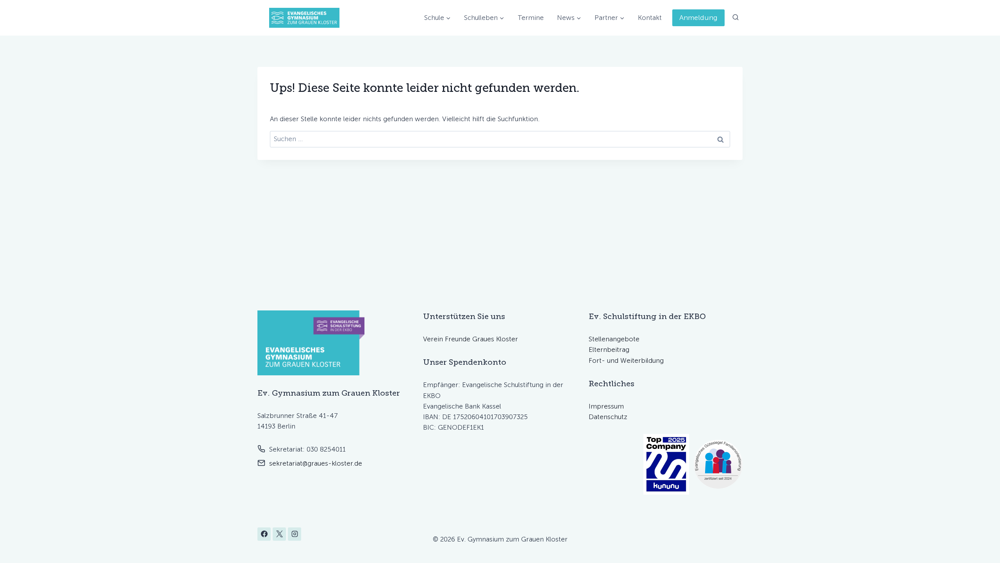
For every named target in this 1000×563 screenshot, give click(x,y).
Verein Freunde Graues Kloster (470, 339)
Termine (531, 18)
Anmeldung (698, 17)
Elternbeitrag (609, 349)
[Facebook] (264, 534)
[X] (279, 534)
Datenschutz (608, 417)
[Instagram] (294, 534)
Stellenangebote (614, 339)
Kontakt (650, 18)
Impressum (606, 406)
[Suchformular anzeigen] (736, 18)
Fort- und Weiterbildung (626, 360)
